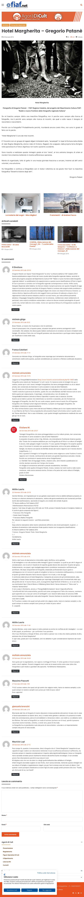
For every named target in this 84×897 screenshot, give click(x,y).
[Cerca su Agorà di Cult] (81, 5)
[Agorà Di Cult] (42, 16)
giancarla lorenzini (21, 706)
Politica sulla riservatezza (46, 873)
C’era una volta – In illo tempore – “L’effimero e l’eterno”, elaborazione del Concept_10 (68, 248)
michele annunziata (21, 373)
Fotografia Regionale (18, 25)
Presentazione (8, 848)
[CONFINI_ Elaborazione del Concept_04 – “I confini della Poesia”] (42, 233)
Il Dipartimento (8, 858)
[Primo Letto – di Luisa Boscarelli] (14, 234)
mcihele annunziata (21, 655)
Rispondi (15, 309)
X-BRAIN (60, 889)
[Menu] (3, 5)
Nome (4, 815)
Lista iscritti (7, 862)
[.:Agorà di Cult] (17, 5)
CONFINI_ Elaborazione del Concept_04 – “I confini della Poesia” (41, 244)
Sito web (47, 824)
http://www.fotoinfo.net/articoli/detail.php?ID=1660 (55, 380)
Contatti (6, 865)
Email (4, 824)
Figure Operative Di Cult (11, 855)
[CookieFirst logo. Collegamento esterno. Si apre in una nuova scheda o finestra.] (4, 875)
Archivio (5, 25)
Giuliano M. (24, 427)
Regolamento (7, 851)
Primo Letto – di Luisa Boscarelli (10, 246)
